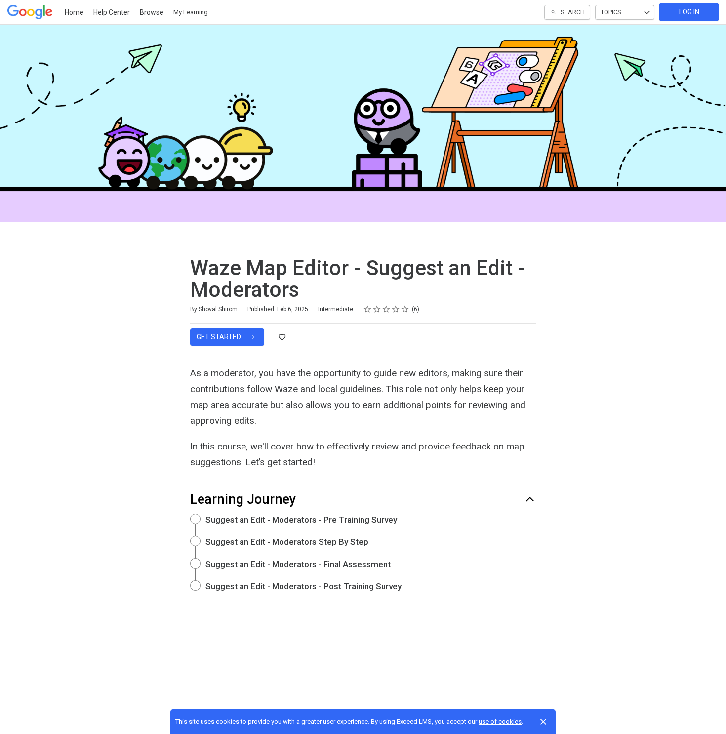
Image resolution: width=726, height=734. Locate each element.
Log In (689, 12)
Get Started (219, 337)
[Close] (543, 721)
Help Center (111, 12)
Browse (151, 12)
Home (74, 12)
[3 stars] (386, 309)
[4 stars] (396, 309)
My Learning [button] (190, 12)
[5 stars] (405, 309)
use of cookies (500, 721)
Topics (611, 12)
